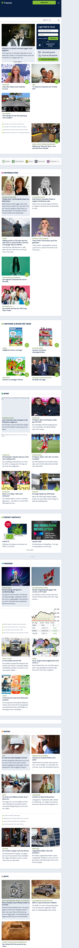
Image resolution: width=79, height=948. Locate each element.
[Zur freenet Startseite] (6, 2)
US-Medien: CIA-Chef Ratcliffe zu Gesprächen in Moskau (15, 126)
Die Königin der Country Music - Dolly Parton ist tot (14, 124)
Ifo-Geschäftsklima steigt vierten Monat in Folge (13, 629)
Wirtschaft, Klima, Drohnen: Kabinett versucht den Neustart (16, 129)
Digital (6, 731)
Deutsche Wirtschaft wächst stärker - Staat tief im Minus (15, 627)
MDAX (34, 631)
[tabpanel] (18, 41)
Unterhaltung (10, 173)
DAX (33, 628)
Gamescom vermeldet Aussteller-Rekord (12, 815)
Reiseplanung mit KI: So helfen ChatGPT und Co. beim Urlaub (16, 818)
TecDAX (34, 633)
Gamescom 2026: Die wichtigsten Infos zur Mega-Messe (15, 821)
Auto (5, 876)
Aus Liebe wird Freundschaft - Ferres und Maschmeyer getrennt (17, 132)
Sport (6, 393)
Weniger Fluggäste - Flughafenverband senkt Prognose (15, 624)
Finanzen (8, 563)
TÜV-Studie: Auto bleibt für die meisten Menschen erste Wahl (16, 632)
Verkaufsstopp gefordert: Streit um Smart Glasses (14, 824)
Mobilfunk (44, 2)
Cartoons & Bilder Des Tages (17, 324)
